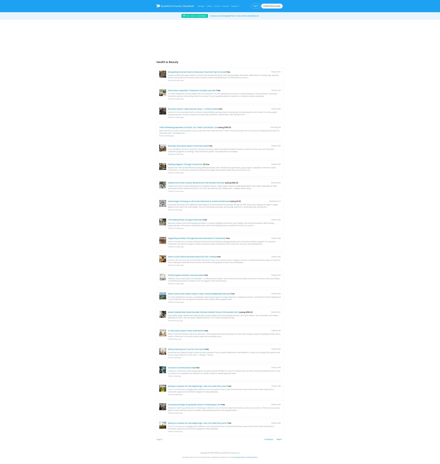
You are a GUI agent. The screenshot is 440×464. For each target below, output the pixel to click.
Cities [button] (209, 6)
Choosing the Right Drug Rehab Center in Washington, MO (194, 404)
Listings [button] (201, 6)
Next (279, 439)
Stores (217, 6)
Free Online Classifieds (195, 16)
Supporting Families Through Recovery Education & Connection (197, 238)
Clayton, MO (276, 72)
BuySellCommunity (177, 6)
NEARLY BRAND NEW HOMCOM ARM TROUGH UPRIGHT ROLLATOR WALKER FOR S (203, 312)
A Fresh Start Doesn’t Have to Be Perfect (186, 331)
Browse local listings (219, 16)
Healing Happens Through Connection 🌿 (186, 164)
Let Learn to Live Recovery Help (181, 367)
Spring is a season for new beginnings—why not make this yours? (197, 386)
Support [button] (234, 6)
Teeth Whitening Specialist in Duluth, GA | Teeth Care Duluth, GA (188, 127)
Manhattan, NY (275, 201)
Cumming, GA (275, 127)
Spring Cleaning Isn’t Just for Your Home (186, 349)
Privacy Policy (252, 457)
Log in (255, 6)
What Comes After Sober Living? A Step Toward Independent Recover (199, 294)
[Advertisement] (220, 42)
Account (225, 6)
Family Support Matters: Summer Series (186, 275)
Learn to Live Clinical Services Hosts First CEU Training (192, 257)
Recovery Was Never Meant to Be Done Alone (188, 146)
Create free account (271, 6)
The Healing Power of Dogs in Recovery (185, 220)
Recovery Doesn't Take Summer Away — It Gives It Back (193, 109)
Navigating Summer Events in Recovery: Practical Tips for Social (197, 72)
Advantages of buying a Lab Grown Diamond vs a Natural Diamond (198, 201)
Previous (269, 439)
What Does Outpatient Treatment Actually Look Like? (192, 90)
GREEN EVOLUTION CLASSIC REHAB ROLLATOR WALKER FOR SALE (196, 183)
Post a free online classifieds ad (245, 16)
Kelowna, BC (276, 183)
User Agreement (238, 457)
